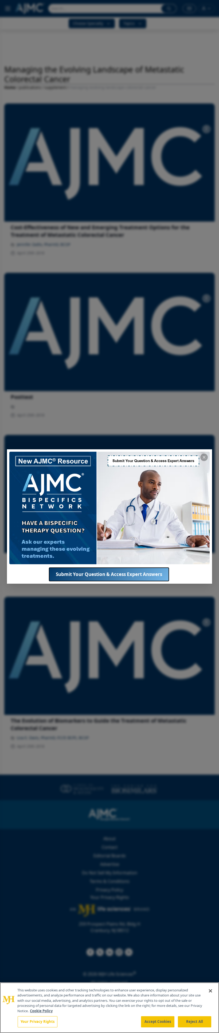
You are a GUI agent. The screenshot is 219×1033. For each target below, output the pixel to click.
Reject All (194, 1021)
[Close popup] (204, 457)
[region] (109, 1007)
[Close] (210, 991)
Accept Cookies (157, 1021)
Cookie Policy (41, 1010)
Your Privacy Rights (37, 1021)
